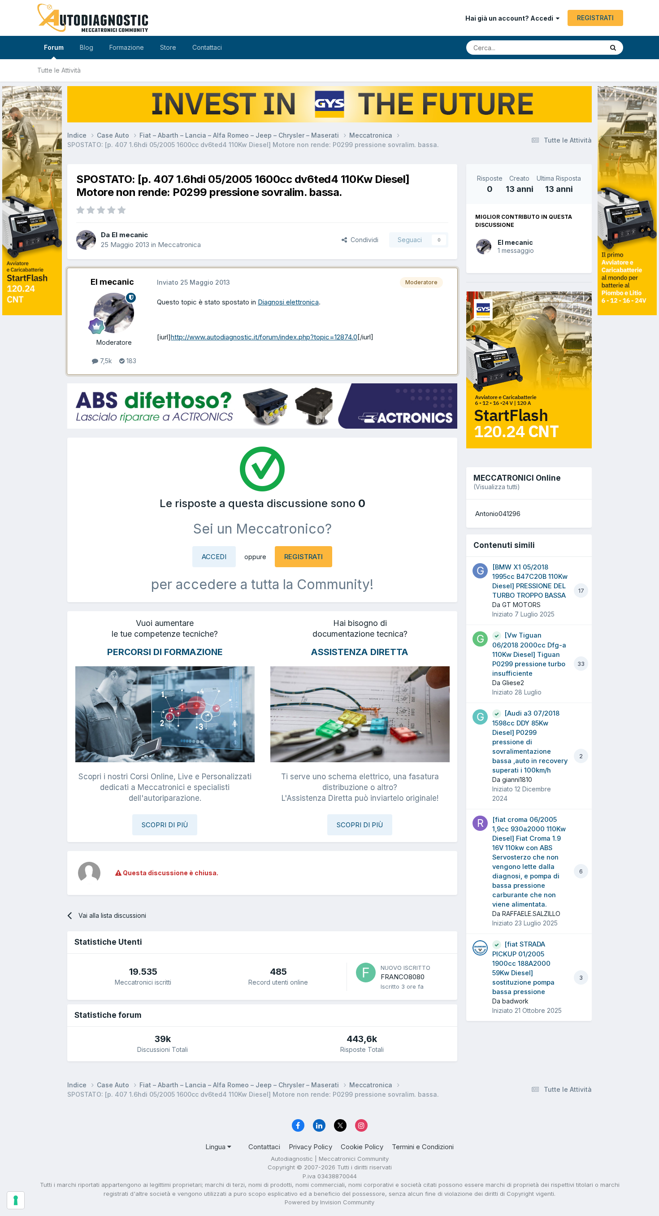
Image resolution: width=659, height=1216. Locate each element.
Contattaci (207, 47)
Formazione (126, 47)
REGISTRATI (595, 18)
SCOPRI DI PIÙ (165, 825)
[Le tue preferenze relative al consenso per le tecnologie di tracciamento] (15, 1200)
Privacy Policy (310, 1146)
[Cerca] (613, 47)
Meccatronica (179, 244)
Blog (86, 47)
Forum (54, 47)
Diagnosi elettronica (288, 302)
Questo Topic (573, 47)
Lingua (216, 1146)
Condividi (362, 239)
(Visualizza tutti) (496, 487)
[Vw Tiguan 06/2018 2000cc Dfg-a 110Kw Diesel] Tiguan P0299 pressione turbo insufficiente (529, 654)
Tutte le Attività (59, 70)
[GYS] (32, 596)
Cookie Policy (362, 1146)
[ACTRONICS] (262, 406)
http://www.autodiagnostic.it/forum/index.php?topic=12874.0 (264, 337)
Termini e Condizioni (423, 1146)
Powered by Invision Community (329, 1202)
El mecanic (515, 242)
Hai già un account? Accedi (510, 18)
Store (168, 47)
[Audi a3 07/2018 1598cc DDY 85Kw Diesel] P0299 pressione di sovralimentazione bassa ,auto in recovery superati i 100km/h (530, 741)
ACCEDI (214, 556)
